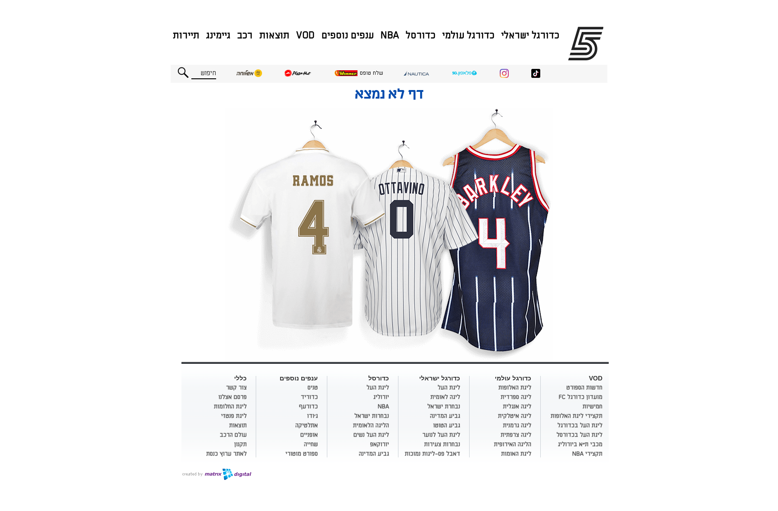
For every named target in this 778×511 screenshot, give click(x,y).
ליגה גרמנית (517, 425)
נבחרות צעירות (442, 444)
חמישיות (592, 406)
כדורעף (308, 406)
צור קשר (236, 387)
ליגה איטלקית (514, 416)
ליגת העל (449, 387)
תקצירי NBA (587, 454)
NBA (389, 35)
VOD (305, 35)
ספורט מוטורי (301, 454)
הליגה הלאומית (371, 425)
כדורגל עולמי (468, 35)
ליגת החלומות (230, 406)
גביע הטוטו (446, 425)
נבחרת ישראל (443, 406)
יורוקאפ (379, 444)
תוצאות (274, 35)
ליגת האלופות (514, 387)
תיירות (186, 35)
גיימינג (218, 35)
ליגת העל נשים (371, 435)
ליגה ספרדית (516, 397)
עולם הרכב (233, 435)
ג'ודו (312, 416)
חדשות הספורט (584, 387)
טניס (313, 387)
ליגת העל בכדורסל (579, 435)
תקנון (240, 444)
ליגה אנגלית (517, 406)
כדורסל (420, 35)
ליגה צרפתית (516, 435)
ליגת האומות (516, 454)
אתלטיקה (306, 425)
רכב (245, 35)
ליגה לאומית (445, 397)
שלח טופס (371, 73)
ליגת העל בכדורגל (579, 425)
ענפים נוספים (347, 35)
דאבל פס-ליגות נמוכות (432, 454)
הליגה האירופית (512, 444)
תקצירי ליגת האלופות (576, 416)
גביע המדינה (445, 416)
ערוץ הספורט (587, 43)
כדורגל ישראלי (530, 35)
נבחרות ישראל (371, 416)
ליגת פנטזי (234, 416)
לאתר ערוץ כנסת (226, 454)
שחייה (311, 444)
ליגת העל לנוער (441, 435)
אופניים (309, 435)
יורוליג (381, 397)
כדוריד (309, 397)
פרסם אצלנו (232, 397)
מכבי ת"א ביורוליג (580, 444)
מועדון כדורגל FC (580, 397)
